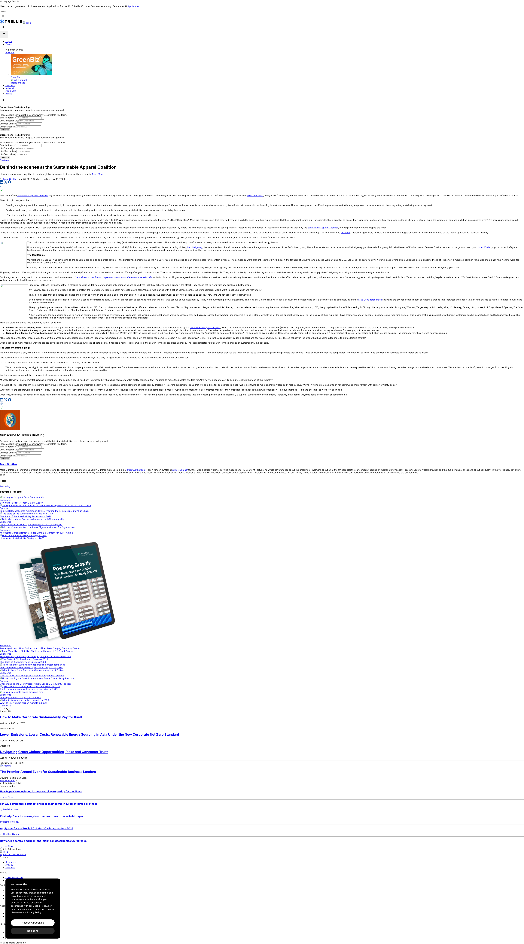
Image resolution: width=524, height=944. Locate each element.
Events (8, 44)
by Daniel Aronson (9, 809)
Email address (8, 117)
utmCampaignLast (9, 120)
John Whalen (484, 247)
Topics (8, 41)
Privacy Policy (34, 912)
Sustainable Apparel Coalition (32, 195)
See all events (7, 780)
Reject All (32, 930)
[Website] (262, 188)
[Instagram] (5, 927)
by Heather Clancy (9, 821)
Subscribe (5, 130)
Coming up (5, 705)
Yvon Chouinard (255, 195)
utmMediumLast (8, 123)
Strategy (4, 160)
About (8, 93)
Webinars (10, 85)
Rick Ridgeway (194, 247)
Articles (9, 864)
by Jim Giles (6, 797)
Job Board (10, 91)
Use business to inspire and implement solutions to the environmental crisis (112, 277)
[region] (32, 909)
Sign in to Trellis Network (13, 854)
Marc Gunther (10, 179)
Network (9, 88)
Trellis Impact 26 (14, 877)
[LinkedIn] (2, 182)
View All (9, 52)
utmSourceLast (8, 126)
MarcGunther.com (136, 469)
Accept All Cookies (33, 922)
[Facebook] (9, 182)
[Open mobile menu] (4, 34)
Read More (97, 174)
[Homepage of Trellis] (4, 851)
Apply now (133, 6)
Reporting (5, 486)
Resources (10, 862)
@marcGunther (180, 469)
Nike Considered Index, (370, 299)
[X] (6, 182)
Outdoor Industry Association (205, 327)
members (345, 232)
